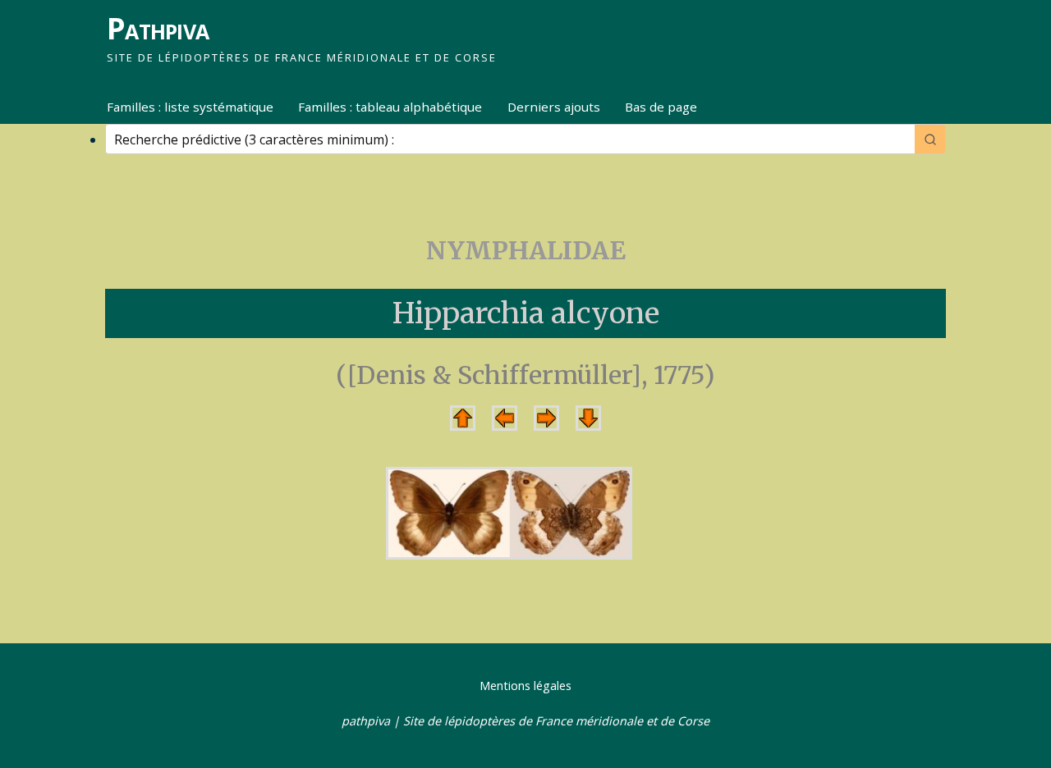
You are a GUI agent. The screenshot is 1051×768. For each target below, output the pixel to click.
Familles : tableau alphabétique (390, 106)
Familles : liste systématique (190, 106)
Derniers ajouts (553, 106)
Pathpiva (158, 28)
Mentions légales (525, 685)
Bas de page (661, 106)
